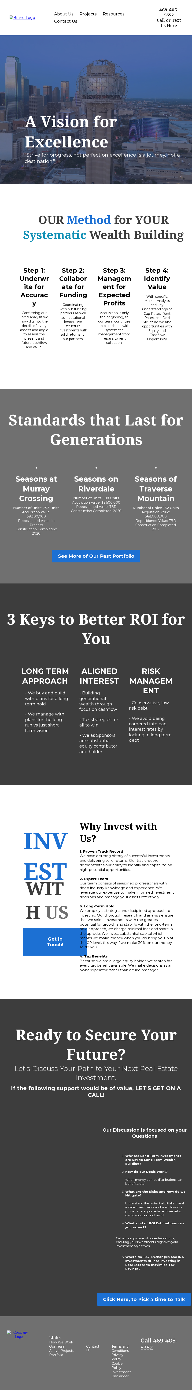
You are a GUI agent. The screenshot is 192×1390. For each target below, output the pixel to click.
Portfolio (56, 1355)
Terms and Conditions (120, 1348)
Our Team (57, 1346)
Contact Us (65, 21)
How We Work (61, 1342)
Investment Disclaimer (121, 1374)
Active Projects (61, 1351)
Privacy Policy (117, 1357)
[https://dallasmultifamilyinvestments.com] (22, 17)
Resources (114, 14)
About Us (64, 14)
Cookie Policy (117, 1365)
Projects (88, 14)
